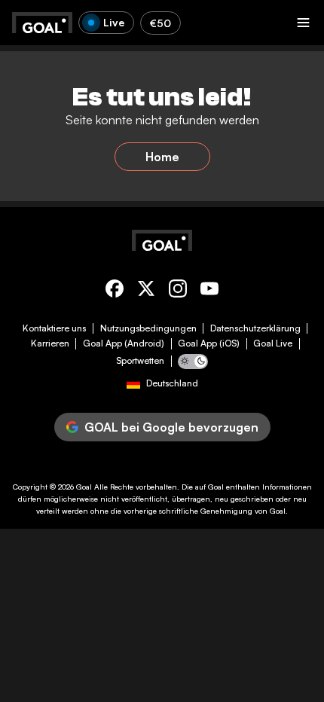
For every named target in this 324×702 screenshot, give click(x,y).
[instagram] (178, 291)
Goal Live (272, 343)
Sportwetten (140, 361)
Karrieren (50, 343)
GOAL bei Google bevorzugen (171, 427)
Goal (84, 486)
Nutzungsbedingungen (148, 328)
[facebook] (114, 291)
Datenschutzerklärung (255, 328)
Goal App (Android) (123, 343)
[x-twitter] (146, 291)
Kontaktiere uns (54, 328)
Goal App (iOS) (209, 343)
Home (162, 156)
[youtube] (209, 291)
